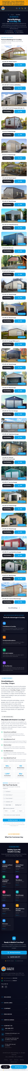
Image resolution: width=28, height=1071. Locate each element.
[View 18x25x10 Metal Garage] (14, 566)
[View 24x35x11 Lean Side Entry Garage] (14, 543)
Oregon (12, 14)
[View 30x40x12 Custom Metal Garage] (14, 590)
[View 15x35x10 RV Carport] (14, 262)
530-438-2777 (8, 2)
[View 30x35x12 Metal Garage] (14, 309)
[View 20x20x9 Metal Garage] (14, 379)
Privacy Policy (22, 824)
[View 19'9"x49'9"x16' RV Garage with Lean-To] (14, 99)
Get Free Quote (19, 1067)
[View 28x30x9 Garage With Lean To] (14, 332)
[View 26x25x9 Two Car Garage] (14, 473)
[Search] (16, 8)
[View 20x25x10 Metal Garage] (14, 355)
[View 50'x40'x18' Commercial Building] (14, 76)
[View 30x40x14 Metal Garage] (14, 497)
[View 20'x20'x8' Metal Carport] (14, 169)
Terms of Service (13, 825)
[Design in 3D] (19, 8)
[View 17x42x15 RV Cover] (14, 239)
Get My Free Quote (13, 820)
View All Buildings (12, 608)
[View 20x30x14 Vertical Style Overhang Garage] (14, 448)
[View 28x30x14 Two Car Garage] (14, 402)
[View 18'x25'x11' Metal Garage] (14, 146)
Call (6, 1067)
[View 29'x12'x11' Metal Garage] (14, 122)
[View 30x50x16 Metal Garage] (14, 520)
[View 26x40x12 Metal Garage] (14, 285)
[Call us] (22, 8)
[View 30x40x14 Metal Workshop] (14, 216)
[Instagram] (6, 986)
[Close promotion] (26, 1)
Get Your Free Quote (15, 952)
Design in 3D (22, 220)
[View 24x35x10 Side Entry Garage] (14, 425)
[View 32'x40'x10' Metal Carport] (14, 53)
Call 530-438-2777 (15, 957)
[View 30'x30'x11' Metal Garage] (14, 192)
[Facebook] (2, 986)
